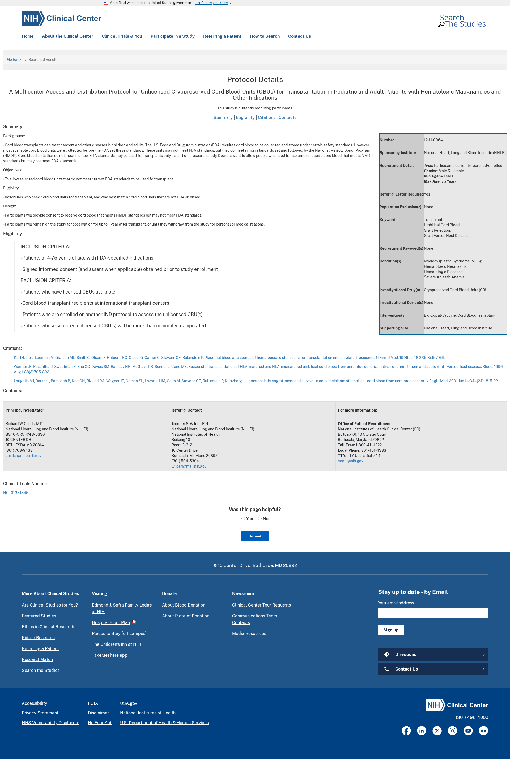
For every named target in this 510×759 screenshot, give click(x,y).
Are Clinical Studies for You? (50, 605)
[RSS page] (483, 730)
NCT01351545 (15, 493)
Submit (255, 536)
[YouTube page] (468, 730)
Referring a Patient (40, 648)
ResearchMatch (37, 659)
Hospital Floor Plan (111, 622)
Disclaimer (98, 712)
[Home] (61, 17)
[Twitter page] (437, 730)
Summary (223, 117)
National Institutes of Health (148, 712)
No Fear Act (100, 722)
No (265, 518)
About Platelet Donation (185, 615)
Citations (266, 117)
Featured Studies (39, 615)
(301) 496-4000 (472, 717)
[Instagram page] (452, 730)
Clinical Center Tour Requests (261, 605)
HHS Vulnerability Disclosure (50, 722)
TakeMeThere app (110, 655)
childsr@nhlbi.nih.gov (23, 455)
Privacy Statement (40, 712)
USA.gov (128, 703)
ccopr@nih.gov (350, 461)
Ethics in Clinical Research (48, 626)
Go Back (14, 59)
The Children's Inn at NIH (116, 644)
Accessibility (34, 703)
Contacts (287, 117)
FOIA (93, 703)
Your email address (396, 603)
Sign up (391, 630)
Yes (249, 518)
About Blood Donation (183, 605)
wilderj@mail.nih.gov (189, 466)
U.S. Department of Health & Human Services (164, 722)
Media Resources (249, 633)
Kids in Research (38, 637)
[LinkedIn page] (421, 730)
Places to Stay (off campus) (119, 633)
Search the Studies (41, 670)
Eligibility (245, 117)
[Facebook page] (406, 730)
